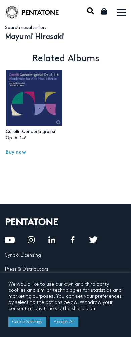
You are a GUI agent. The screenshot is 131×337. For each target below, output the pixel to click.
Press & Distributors (26, 269)
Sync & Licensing (23, 255)
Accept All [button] (64, 322)
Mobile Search (90, 10)
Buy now (16, 152)
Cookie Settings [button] (27, 322)
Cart (104, 11)
